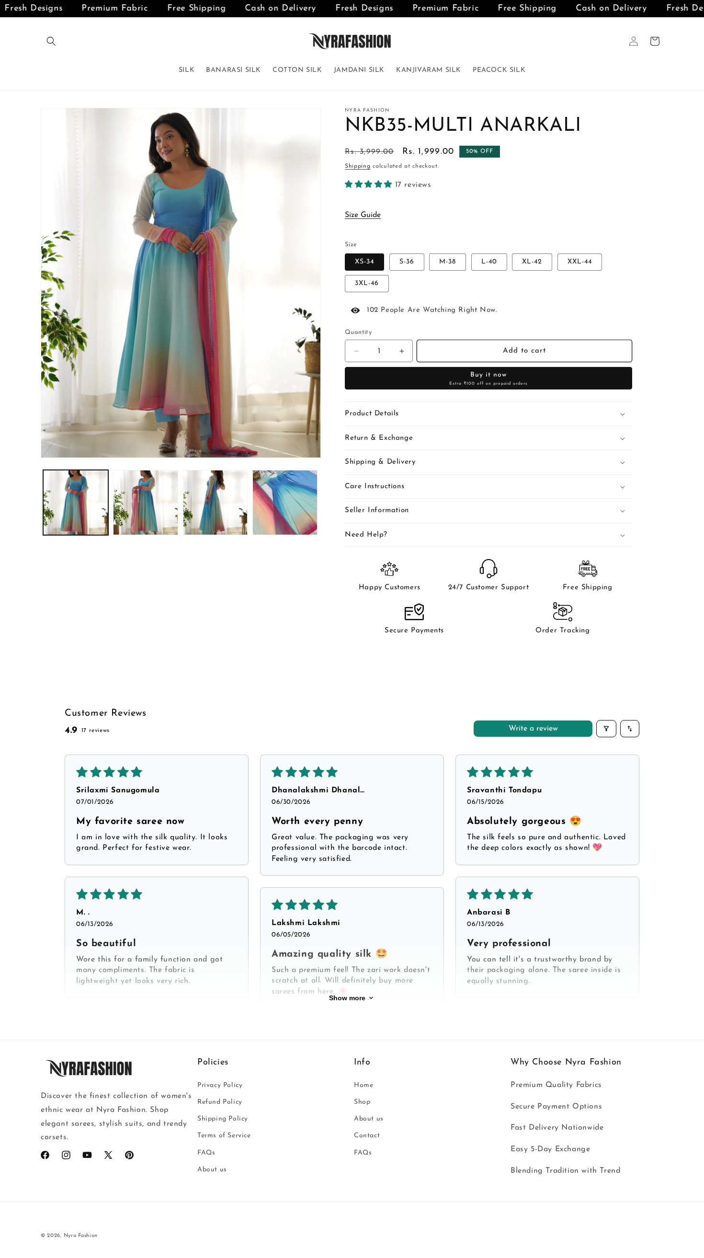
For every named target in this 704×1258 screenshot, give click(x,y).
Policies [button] (212, 1062)
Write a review (533, 728)
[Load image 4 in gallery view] (285, 502)
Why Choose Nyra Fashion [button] (566, 1062)
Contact (367, 1135)
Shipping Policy (222, 1118)
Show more (347, 998)
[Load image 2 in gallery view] (145, 502)
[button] (51, 41)
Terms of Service (224, 1135)
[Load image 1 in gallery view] (75, 502)
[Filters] (606, 728)
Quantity (358, 332)
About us (212, 1169)
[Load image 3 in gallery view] (215, 502)
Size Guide (363, 215)
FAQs (206, 1152)
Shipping (358, 166)
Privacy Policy (219, 1084)
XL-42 (532, 261)
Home (363, 1084)
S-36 (406, 261)
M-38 (447, 261)
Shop (362, 1101)
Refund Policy (219, 1101)
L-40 (489, 261)
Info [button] (362, 1062)
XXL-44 (580, 261)
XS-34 (364, 261)
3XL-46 (367, 283)
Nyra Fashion (81, 1235)
